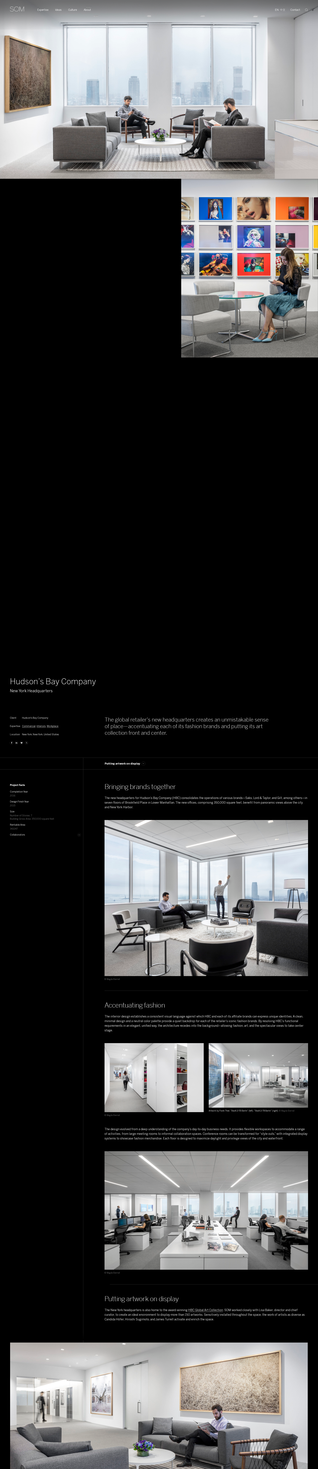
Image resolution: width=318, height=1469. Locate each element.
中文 (282, 9)
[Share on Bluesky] (21, 743)
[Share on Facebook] (11, 743)
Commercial (28, 726)
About (87, 9)
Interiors (41, 726)
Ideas (58, 9)
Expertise (43, 9)
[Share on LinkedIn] (16, 743)
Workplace (52, 726)
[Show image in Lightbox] (301, 826)
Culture (72, 9)
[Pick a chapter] (143, 764)
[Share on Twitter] (26, 743)
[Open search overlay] (306, 9)
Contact (295, 9)
